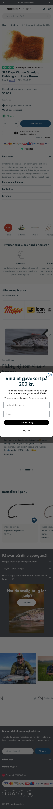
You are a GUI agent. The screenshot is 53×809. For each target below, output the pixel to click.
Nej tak (26, 431)
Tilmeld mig (26, 422)
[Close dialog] (50, 375)
